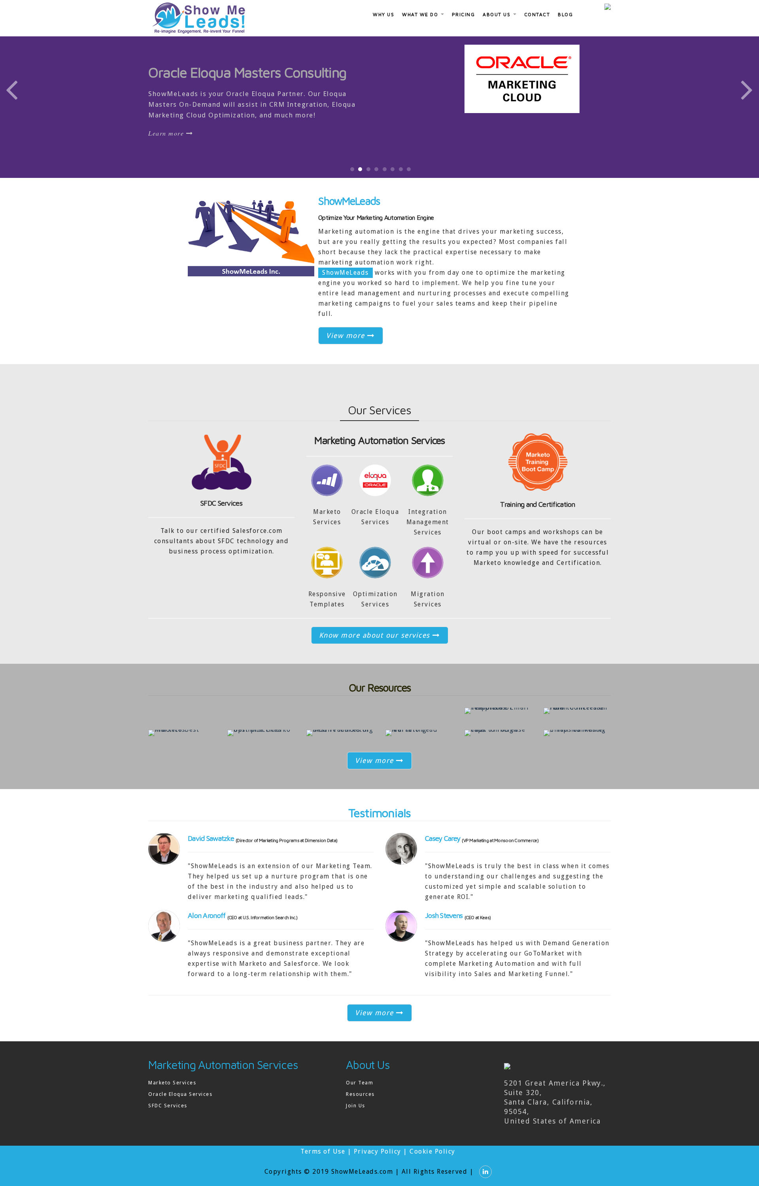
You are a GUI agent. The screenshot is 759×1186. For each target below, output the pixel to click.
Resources (360, 1094)
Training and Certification (537, 504)
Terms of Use (322, 1151)
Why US (383, 14)
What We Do (421, 14)
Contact (537, 14)
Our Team (359, 1083)
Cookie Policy (432, 1151)
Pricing (463, 14)
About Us (497, 14)
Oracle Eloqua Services (180, 1094)
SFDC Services (221, 503)
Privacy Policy (377, 1151)
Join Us (355, 1106)
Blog (565, 14)
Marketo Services (172, 1083)
